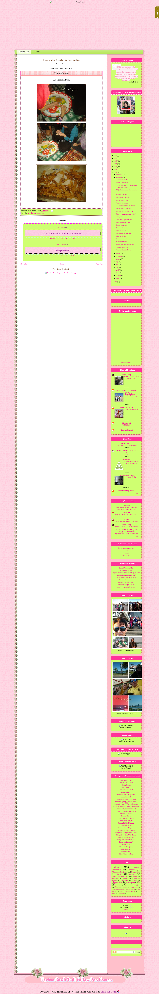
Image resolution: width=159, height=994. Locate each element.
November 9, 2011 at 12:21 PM (63, 239)
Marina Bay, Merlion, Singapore (126, 830)
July (117, 262)
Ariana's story (126, 375)
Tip (139, 882)
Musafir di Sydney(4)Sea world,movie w (126, 804)
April (117, 270)
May (117, 267)
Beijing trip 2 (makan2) (126, 842)
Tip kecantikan (121, 893)
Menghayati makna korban (123, 233)
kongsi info (135, 872)
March (117, 273)
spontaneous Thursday (120, 887)
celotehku (131, 870)
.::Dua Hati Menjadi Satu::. (126, 491)
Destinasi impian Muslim (123, 239)
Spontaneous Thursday (122, 197)
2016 (115, 158)
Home (62, 264)
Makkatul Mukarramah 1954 (124, 211)
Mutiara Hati (126, 423)
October (118, 253)
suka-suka (125, 880)
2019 (115, 156)
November (119, 177)
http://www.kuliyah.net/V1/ (126, 585)
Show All (138, 493)
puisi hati (137, 886)
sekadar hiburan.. (131, 891)
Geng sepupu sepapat (118, 889)
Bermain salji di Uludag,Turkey (126, 794)
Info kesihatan (128, 886)
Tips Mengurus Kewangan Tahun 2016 (126, 533)
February (118, 275)
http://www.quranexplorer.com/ (126, 587)
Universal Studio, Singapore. (126, 828)
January (118, 278)
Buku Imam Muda (121, 242)
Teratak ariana (134, 887)
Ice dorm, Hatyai (126, 816)
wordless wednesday (36, 213)
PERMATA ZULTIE (126, 407)
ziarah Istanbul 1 (126, 797)
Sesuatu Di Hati (131, 477)
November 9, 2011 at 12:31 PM (63, 256)
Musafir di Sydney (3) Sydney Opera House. (126, 806)
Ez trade (126, 550)
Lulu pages (126, 505)
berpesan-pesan (130, 882)
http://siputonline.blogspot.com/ (126, 575)
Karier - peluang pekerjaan (126, 548)
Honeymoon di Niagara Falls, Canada (126, 832)
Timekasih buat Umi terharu (124, 250)
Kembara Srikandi (127, 430)
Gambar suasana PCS (122, 180)
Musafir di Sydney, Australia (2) (126, 809)
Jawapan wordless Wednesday (125, 244)
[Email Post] (51, 211)
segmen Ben (117, 886)
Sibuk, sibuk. (120, 217)
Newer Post (24, 264)
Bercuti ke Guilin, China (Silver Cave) (126, 526)
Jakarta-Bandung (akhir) (126, 847)
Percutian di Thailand (126, 813)
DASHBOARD (24, 52)
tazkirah (132, 874)
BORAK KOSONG (122, 195)
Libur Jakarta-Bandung (126, 854)
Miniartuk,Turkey (126, 792)
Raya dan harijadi (121, 230)
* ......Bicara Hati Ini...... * (127, 475)
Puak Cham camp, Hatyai (126, 818)
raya (121, 891)
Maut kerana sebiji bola (122, 200)
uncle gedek (61, 244)
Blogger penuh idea (121, 225)
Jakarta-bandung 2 (126, 849)
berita (119, 874)
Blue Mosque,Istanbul (126, 790)
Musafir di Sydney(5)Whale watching (126, 802)
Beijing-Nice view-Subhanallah (126, 840)
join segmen (136, 884)
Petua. (128, 884)
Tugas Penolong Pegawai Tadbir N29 (127, 521)
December (119, 174)
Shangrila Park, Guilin (126, 783)
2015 (115, 161)
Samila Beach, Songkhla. (126, 821)
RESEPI (134, 880)
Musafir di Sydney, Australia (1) (126, 811)
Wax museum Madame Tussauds (126, 799)
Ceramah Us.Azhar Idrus (126, 568)
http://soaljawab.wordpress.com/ (126, 577)
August (118, 259)
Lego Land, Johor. (126, 825)
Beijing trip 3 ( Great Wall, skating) (126, 835)
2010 (115, 282)
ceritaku (116, 867)
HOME (37, 52)
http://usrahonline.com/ (126, 580)
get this (126, 909)
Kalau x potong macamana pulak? (126, 214)
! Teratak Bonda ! (126, 460)
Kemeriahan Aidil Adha (131, 409)
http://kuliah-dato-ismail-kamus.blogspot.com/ (126, 573)
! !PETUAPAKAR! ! (126, 444)
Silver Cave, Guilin (126, 780)
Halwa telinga (131, 889)
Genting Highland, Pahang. (126, 823)
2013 (115, 167)
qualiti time (115, 878)
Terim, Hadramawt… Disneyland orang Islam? (131, 396)
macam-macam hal (119, 876)
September (119, 256)
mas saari (61, 227)
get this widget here (126, 362)
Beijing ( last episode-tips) (126, 837)
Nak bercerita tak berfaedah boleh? (126, 206)
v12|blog (126, 519)
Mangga (126, 553)
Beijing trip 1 (126, 844)
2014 (115, 164)
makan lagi (126, 878)
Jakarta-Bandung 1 (126, 851)
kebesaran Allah (119, 884)
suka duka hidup (117, 882)
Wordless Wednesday (61, 73)
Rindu (126, 454)
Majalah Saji (126, 555)
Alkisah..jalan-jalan (119, 872)
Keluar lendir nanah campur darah (127, 445)
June (117, 264)
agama (135, 876)
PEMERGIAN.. (126, 425)
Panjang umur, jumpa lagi (123, 208)
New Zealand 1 (126, 787)
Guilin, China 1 (126, 785)
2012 (115, 169)
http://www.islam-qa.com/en (126, 582)
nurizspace (126, 512)
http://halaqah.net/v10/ (126, 570)
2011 (115, 172)
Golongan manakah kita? (123, 222)
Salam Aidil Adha (121, 236)
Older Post (99, 264)
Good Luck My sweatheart (124, 220)
